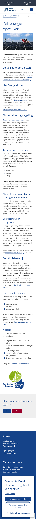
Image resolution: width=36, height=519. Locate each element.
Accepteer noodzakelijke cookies (18, 506)
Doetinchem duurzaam (9, 17)
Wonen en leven (12, 15)
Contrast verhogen (9, 2)
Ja (7, 411)
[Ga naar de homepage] (10, 9)
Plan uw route (8, 446)
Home (4, 15)
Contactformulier (9, 453)
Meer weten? (10, 494)
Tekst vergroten (27, 2)
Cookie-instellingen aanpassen (18, 513)
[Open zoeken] (31, 9)
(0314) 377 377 (8, 451)
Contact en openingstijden (13, 467)
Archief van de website (11, 469)
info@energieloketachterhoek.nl (15, 110)
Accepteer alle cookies (18, 499)
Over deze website (10, 472)
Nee (17, 411)
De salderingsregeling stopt (13, 120)
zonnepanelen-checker (13, 253)
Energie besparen (20, 100)
